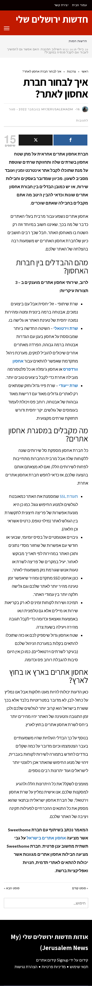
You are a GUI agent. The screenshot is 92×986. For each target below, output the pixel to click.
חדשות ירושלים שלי (52, 19)
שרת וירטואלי (65, 328)
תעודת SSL (69, 496)
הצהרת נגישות (26, 966)
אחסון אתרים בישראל (46, 837)
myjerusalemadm (57, 109)
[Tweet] (36, 140)
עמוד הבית (79, 5)
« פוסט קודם (80, 888)
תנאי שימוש (79, 966)
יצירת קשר (61, 5)
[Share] (70, 140)
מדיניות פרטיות (54, 966)
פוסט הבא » (11, 888)
